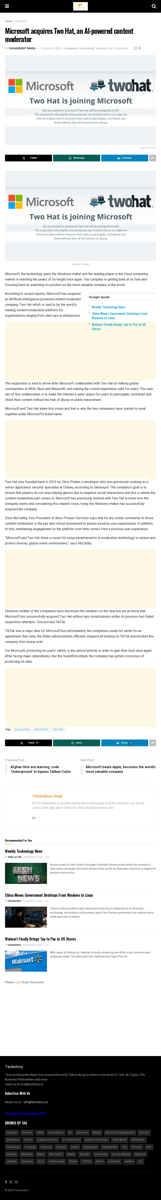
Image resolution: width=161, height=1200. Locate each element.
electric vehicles (96, 1139)
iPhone (136, 1147)
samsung (101, 1154)
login (17, 982)
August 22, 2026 (34, 857)
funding (30, 1147)
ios (124, 1147)
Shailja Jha (15, 857)
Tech (82, 48)
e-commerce (71, 1139)
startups (27, 1161)
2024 (40, 1132)
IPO (149, 1147)
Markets (27, 1154)
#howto (27, 1132)
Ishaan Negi (14, 901)
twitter (129, 1161)
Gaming (46, 1147)
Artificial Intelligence (120, 1132)
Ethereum (138, 1139)
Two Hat (58, 729)
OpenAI (84, 1154)
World (90, 48)
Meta (41, 1154)
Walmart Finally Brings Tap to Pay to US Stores (119, 326)
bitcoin (144, 1132)
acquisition (22, 729)
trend (99, 1161)
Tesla (73, 1161)
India (74, 1147)
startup (11, 1161)
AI (70, 1132)
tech (41, 1161)
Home (8, 21)
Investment (110, 1147)
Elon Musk (119, 1139)
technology (56, 1161)
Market (11, 1154)
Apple (97, 1132)
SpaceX (140, 1154)
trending (114, 1161)
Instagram (90, 1147)
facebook (13, 1147)
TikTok (86, 1161)
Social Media (121, 1154)
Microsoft (41, 729)
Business (20, 21)
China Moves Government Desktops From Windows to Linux (119, 315)
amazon (82, 1132)
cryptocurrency (47, 1139)
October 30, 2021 (51, 48)
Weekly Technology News (108, 307)
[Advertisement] (80, 366)
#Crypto (12, 1132)
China (28, 1139)
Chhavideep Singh (22, 48)
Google (61, 1147)
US (140, 1161)
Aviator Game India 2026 (25, 1113)
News (71, 1154)
